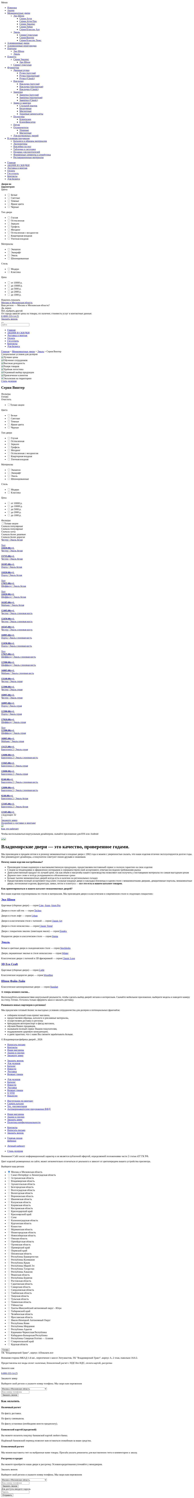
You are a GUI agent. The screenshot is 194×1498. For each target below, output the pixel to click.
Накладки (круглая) (29, 84)
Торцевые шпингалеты (31, 114)
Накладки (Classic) (28, 89)
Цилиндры (19, 116)
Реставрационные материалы (28, 157)
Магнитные (25, 111)
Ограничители (20, 127)
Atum (47, 905)
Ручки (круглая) (27, 73)
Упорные (24, 130)
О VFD (11, 1093)
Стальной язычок (28, 105)
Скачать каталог (15, 1103)
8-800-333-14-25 (9, 1373)
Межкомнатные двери (18, 13)
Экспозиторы (20, 143)
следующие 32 (8, 815)
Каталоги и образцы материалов (30, 141)
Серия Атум (25, 18)
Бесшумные (25, 108)
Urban (35, 915)
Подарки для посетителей (26, 152)
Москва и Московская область (16, 302)
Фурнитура (13, 67)
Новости (11, 1068)
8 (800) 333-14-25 (10, 316)
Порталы (12, 48)
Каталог (11, 1066)
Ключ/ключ (25, 119)
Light (41, 970)
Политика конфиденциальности (23, 1122)
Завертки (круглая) (29, 94)
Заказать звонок (9, 319)
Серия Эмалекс (27, 24)
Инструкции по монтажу (20, 1101)
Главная (11, 162)
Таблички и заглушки (24, 149)
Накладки (18, 81)
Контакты (12, 176)
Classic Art (57, 921)
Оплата (11, 170)
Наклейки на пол (22, 146)
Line (41, 905)
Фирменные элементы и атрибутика (32, 154)
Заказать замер (14, 1119)
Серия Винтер (26, 37)
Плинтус (11, 56)
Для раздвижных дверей (25, 135)
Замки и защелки (22, 103)
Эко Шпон (18, 16)
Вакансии (12, 1095)
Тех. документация (17, 1106)
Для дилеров (13, 1063)
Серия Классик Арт (29, 29)
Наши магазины (15, 1050)
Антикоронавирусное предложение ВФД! (29, 1109)
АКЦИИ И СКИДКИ (18, 165)
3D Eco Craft (9, 964)
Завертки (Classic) (28, 100)
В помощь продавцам (18, 138)
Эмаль (16, 32)
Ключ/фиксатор (27, 122)
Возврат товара (15, 1074)
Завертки (18, 92)
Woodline (48, 975)
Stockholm (65, 948)
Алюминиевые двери (18, 43)
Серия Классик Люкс (30, 40)
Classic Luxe (69, 958)
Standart (54, 987)
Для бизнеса (13, 179)
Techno (37, 910)
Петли (16, 124)
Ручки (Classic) (27, 78)
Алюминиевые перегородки (22, 45)
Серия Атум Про (28, 21)
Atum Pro (55, 905)
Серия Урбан (26, 26)
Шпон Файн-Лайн (13, 981)
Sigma (55, 936)
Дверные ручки (21, 70)
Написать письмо (16, 1130)
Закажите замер (15, 1055)
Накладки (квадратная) (31, 86)
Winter (65, 953)
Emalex (63, 931)
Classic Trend (45, 926)
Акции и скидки (15, 1052)
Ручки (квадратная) (29, 75)
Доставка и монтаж (17, 168)
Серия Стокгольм (28, 35)
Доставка (12, 1071)
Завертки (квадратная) (30, 97)
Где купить (13, 173)
